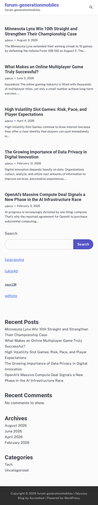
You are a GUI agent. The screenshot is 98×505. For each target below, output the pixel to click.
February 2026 (17, 443)
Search (11, 233)
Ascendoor (37, 498)
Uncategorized (17, 470)
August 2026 (16, 425)
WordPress (72, 498)
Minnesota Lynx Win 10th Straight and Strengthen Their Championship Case (41, 31)
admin (9, 40)
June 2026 (13, 431)
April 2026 (14, 437)
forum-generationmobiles (32, 5)
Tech (9, 464)
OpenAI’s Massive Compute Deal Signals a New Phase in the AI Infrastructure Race (45, 197)
